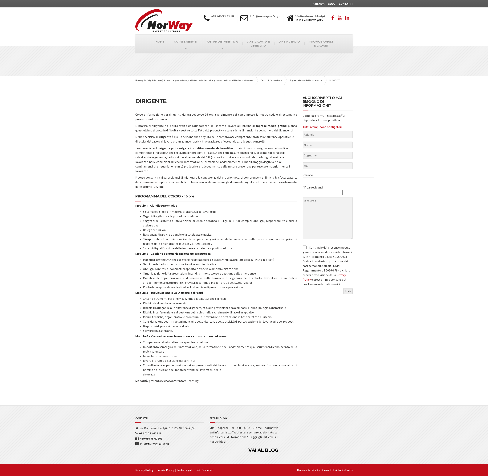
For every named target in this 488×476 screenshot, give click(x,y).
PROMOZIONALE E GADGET (321, 43)
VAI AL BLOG (263, 450)
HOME (160, 41)
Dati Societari (205, 470)
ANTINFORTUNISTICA (222, 41)
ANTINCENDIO (289, 41)
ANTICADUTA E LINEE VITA (258, 43)
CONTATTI (346, 4)
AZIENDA (318, 4)
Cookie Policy (165, 470)
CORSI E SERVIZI (185, 41)
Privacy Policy (144, 470)
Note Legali (185, 470)
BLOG (331, 4)
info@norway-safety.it (154, 443)
